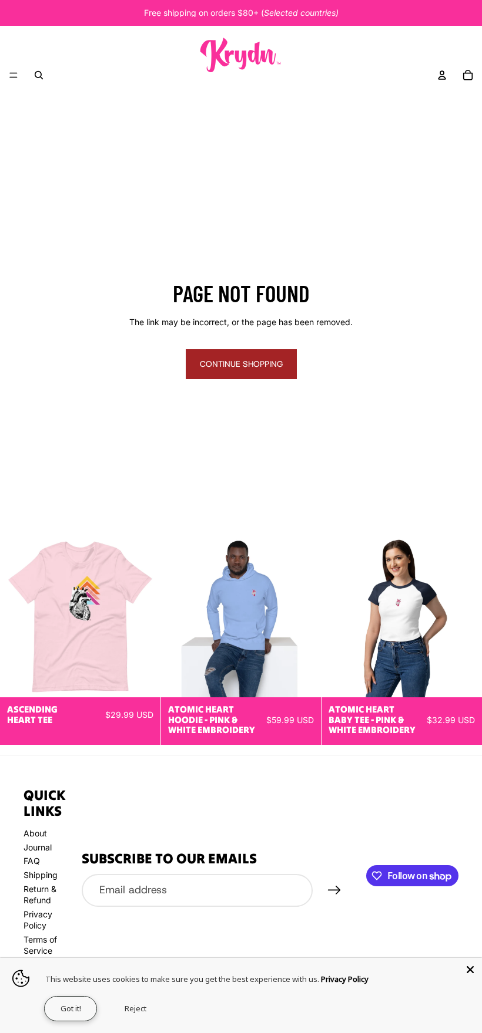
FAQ (32, 861)
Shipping (41, 875)
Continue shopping (241, 364)
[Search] (39, 75)
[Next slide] (142, 617)
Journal (38, 847)
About (35, 833)
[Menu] (13, 75)
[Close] (470, 969)
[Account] (442, 75)
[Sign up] (334, 890)
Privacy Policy (345, 979)
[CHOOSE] (142, 679)
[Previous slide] (17, 617)
